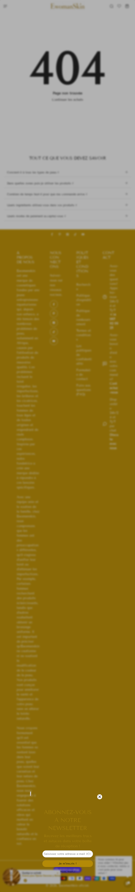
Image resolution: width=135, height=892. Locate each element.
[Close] (99, 796)
